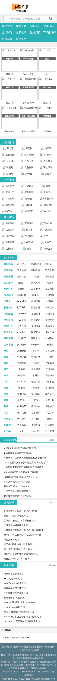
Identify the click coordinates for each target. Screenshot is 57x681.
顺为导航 (15, 637)
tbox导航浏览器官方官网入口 (18, 452)
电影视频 (8, 264)
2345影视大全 (29, 243)
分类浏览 (7, 32)
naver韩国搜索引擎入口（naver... (20, 602)
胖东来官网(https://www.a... (17, 486)
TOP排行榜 (49, 32)
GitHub (28, 204)
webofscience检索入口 (15, 583)
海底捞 (21, 387)
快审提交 (21, 38)
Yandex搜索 (28, 73)
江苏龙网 (49, 424)
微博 (28, 248)
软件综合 (8, 307)
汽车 (6, 375)
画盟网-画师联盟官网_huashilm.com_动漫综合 (9, 168)
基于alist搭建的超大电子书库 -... (19, 544)
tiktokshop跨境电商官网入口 (18, 495)
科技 (6, 356)
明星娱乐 (8, 418)
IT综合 (7, 301)
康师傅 (35, 387)
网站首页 (7, 26)
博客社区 (8, 325)
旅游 (6, 393)
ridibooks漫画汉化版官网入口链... (20, 476)
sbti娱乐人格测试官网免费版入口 (20, 448)
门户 (6, 412)
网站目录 (21, 26)
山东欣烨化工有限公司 (9, 205)
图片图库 (8, 282)
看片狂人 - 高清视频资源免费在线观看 (46, 161)
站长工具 (8, 332)
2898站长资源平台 (9, 211)
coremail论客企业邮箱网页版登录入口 (22, 616)
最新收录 (21, 32)
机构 (6, 406)
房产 (6, 369)
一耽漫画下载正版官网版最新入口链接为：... (26, 467)
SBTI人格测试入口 (13, 578)
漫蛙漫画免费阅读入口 (15, 588)
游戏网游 (8, 270)
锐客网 (50, 301)
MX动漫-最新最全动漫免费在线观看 (27, 174)
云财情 (50, 344)
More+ (52, 439)
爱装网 (21, 369)
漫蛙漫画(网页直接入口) (15, 597)
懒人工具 (49, 332)
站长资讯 (35, 26)
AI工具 (7, 431)
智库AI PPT (26, 637)
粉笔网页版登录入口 (14, 573)
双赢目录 (9, 229)
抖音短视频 (10, 131)
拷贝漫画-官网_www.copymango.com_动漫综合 (47, 149)
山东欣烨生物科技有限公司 (46, 205)
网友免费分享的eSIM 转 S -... (18, 558)
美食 (6, 387)
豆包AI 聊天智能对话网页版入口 (47, 168)
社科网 (50, 356)
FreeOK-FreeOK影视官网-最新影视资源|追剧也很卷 (8, 161)
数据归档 (35, 32)
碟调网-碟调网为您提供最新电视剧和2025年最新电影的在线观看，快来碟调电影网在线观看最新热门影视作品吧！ (8, 174)
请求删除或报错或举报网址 (31, 658)
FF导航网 (47, 131)
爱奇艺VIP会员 (46, 243)
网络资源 (8, 338)
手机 (6, 381)
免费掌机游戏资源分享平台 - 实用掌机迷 (23, 529)
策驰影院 (9, 242)
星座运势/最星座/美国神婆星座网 (27, 155)
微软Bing (47, 102)
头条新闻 (21, 424)
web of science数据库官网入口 (19, 611)
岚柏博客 (10, 73)
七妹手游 (35, 381)
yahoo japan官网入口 (14, 607)
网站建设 (8, 313)
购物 (6, 363)
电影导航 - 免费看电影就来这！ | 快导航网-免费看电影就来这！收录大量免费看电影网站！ (8, 155)
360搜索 (9, 235)
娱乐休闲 (49, 26)
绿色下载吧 (28, 161)
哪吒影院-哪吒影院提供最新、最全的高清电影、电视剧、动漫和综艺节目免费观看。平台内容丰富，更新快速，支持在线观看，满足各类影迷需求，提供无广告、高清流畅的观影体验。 (27, 149)
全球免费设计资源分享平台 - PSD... (21, 510)
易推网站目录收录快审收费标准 (17, 646)
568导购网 (47, 224)
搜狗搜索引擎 (28, 102)
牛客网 (35, 350)
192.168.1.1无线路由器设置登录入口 (22, 621)
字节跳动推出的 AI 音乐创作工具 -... (21, 520)
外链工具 (7, 38)
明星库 (50, 418)
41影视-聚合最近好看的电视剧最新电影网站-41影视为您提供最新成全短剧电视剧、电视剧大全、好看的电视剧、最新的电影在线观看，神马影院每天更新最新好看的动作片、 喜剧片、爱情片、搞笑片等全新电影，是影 (46, 155)
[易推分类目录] (28, 7)
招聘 (6, 400)
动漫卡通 (8, 276)
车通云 (35, 375)
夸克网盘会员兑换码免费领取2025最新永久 (25, 457)
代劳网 (50, 412)
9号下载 (50, 381)
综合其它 (8, 295)
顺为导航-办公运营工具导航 (8, 149)
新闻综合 (8, 424)
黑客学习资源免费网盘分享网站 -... (21, 553)
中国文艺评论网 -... (13, 539)
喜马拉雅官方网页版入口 (16, 592)
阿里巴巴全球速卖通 (27, 211)
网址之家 (35, 319)
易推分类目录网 (28, 131)
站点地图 (35, 650)
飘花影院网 (28, 168)
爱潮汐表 (21, 393)
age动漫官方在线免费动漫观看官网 (21, 471)
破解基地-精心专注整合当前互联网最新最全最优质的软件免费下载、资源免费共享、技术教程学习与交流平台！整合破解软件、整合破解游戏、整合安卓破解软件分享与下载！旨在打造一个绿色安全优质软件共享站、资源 (46, 174)
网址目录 (8, 319)
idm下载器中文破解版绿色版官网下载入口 (24, 462)
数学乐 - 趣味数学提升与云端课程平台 (22, 534)
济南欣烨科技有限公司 (27, 224)
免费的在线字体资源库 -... (16, 515)
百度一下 (10, 102)
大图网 (50, 282)
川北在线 (35, 424)
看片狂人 (21, 264)
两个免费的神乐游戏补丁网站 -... (20, 549)
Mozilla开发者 (48, 211)
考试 (6, 350)
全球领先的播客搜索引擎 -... (17, 525)
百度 (47, 73)
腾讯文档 (47, 248)
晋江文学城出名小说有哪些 (17, 481)
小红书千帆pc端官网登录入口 (18, 490)
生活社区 (8, 288)
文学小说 (8, 344)
